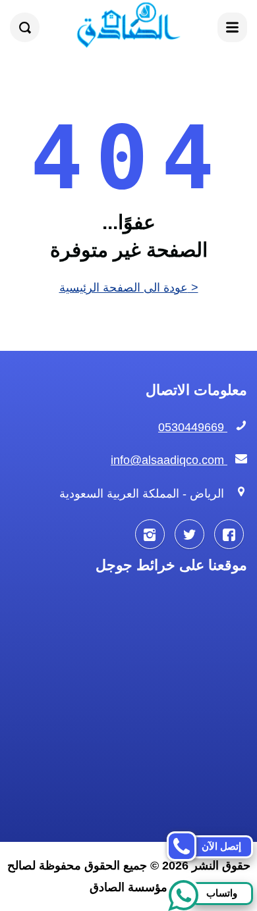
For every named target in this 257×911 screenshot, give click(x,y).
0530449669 (192, 427)
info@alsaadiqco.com (169, 460)
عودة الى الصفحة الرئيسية (128, 287)
